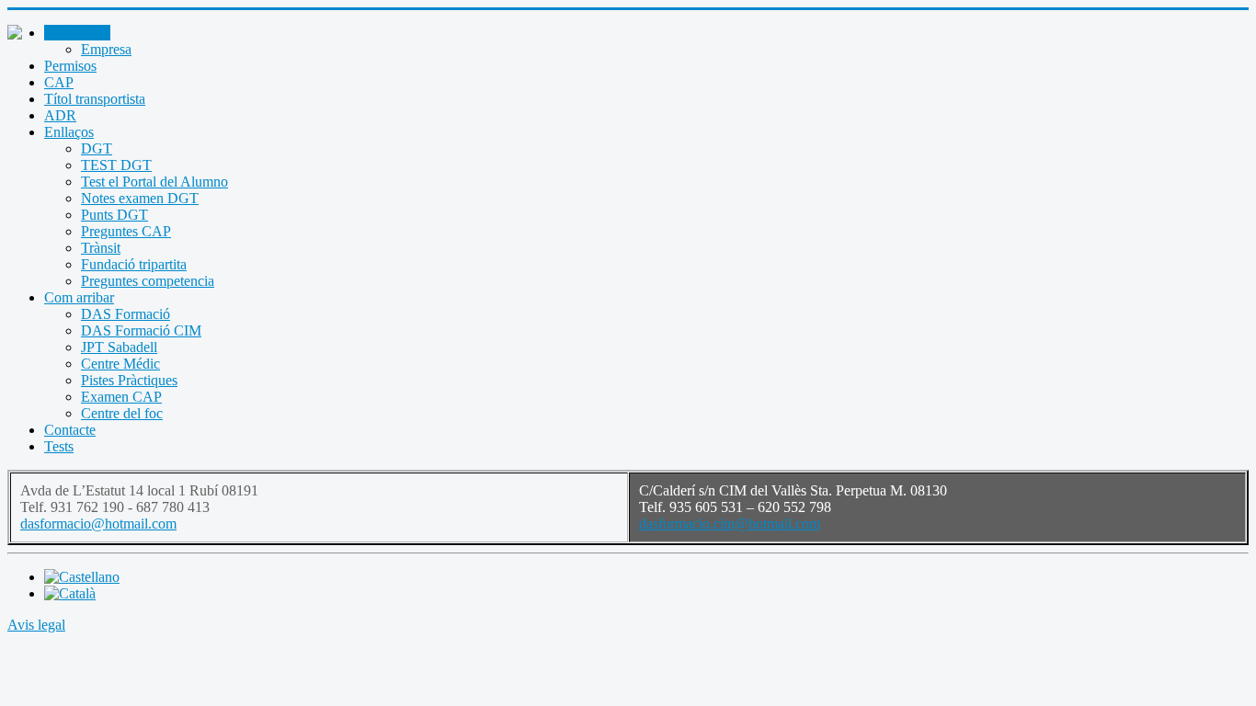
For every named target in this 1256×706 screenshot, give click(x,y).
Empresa (106, 49)
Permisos (70, 66)
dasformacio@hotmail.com (98, 523)
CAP (59, 82)
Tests (59, 446)
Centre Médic (120, 363)
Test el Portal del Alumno (154, 181)
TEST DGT (116, 165)
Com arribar (79, 297)
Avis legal (36, 624)
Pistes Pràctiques (129, 380)
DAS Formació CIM (141, 330)
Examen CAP (121, 396)
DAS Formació (125, 314)
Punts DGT (114, 214)
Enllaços (69, 132)
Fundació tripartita (134, 264)
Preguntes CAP (126, 231)
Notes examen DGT (140, 198)
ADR (60, 115)
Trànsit (100, 248)
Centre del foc (122, 413)
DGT (96, 148)
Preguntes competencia (147, 281)
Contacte (70, 430)
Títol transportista (94, 99)
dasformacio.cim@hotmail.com (729, 523)
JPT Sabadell (119, 347)
